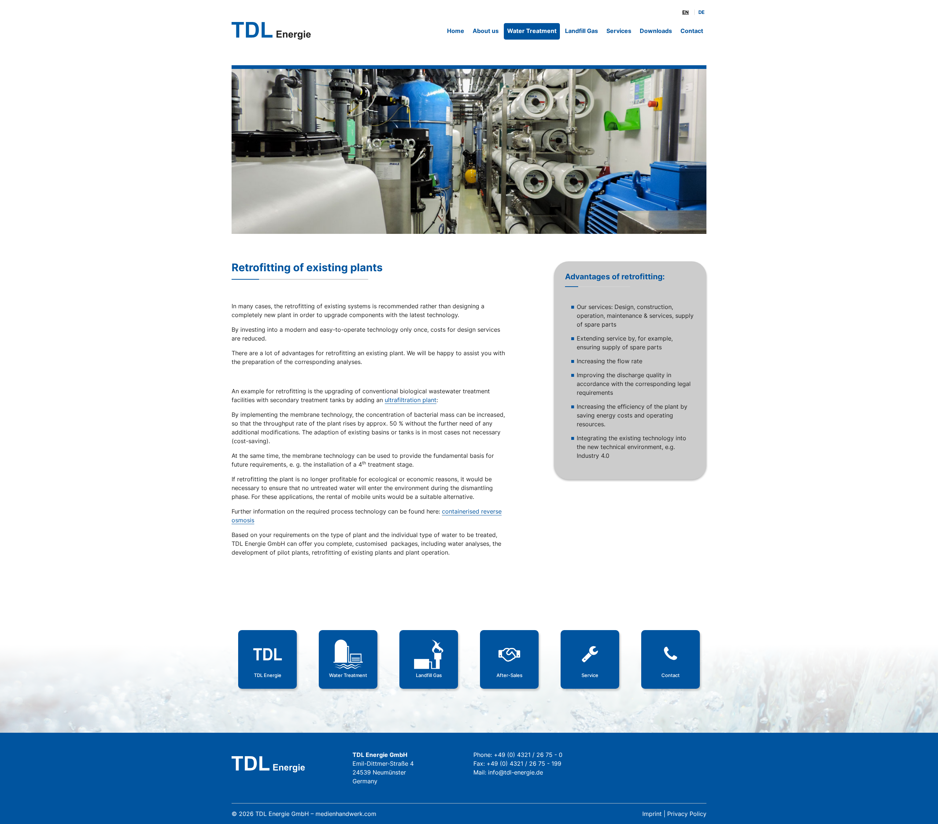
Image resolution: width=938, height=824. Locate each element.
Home (455, 30)
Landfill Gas (581, 30)
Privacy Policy (686, 813)
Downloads (656, 30)
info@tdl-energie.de (515, 772)
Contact (691, 30)
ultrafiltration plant (410, 400)
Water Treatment (532, 30)
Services (618, 30)
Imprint (652, 813)
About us (486, 30)
